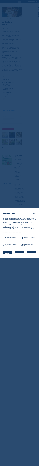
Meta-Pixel (30, 216)
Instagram (5, 220)
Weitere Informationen (7, 231)
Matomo (16, 216)
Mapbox (9, 219)
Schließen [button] (34, 211)
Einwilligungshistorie (17, 231)
